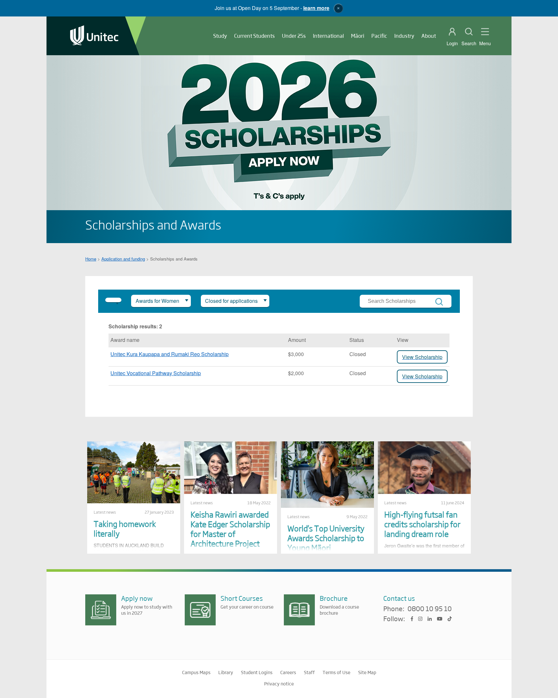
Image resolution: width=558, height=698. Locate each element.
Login (452, 43)
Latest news (105, 512)
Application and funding (123, 259)
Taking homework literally (125, 528)
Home (90, 259)
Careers (288, 672)
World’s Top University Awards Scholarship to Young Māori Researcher (325, 542)
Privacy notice (279, 683)
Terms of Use (336, 672)
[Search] (439, 302)
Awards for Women (157, 300)
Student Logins (257, 672)
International (328, 35)
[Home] (94, 36)
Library (225, 672)
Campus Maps (196, 672)
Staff (309, 672)
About (428, 35)
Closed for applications (231, 300)
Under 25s (294, 35)
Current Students (254, 35)
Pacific (379, 35)
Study (220, 35)
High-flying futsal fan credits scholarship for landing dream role (422, 523)
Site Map (367, 672)
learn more (316, 8)
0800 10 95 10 (430, 609)
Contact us (399, 598)
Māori (357, 35)
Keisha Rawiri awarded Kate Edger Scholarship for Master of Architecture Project (230, 528)
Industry (404, 35)
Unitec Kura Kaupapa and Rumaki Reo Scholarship (169, 354)
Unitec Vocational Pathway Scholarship (155, 373)
